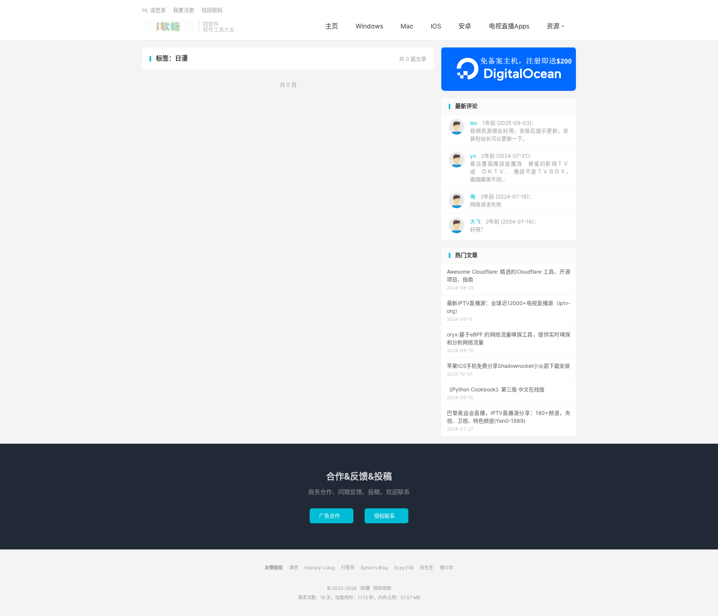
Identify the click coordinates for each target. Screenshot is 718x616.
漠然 (293, 567)
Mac (407, 26)
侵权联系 (386, 515)
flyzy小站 (404, 567)
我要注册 (183, 10)
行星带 (348, 567)
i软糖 (168, 27)
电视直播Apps (509, 26)
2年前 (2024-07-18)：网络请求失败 (502, 200)
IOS (436, 26)
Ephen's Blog (374, 567)
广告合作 (331, 515)
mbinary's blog (319, 567)
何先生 (426, 567)
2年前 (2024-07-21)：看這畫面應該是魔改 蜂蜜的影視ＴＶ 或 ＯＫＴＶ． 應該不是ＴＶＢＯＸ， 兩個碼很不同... (522, 167)
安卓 (464, 26)
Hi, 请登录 (154, 10)
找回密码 (212, 10)
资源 (553, 26)
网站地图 (382, 588)
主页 (331, 26)
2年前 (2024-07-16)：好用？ (504, 225)
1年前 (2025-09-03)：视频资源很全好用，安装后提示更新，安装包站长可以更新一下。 (519, 131)
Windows (369, 26)
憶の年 (446, 567)
